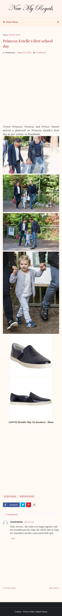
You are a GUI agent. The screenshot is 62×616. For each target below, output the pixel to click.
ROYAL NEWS (14, 35)
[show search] (58, 22)
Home (5, 35)
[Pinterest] (28, 504)
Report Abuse (41, 612)
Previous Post (10, 588)
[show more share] (34, 504)
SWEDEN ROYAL (27, 496)
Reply (13, 538)
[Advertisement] (31, 89)
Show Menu (12, 21)
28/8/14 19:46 (29, 522)
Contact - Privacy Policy (25, 612)
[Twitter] (22, 504)
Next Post (53, 588)
